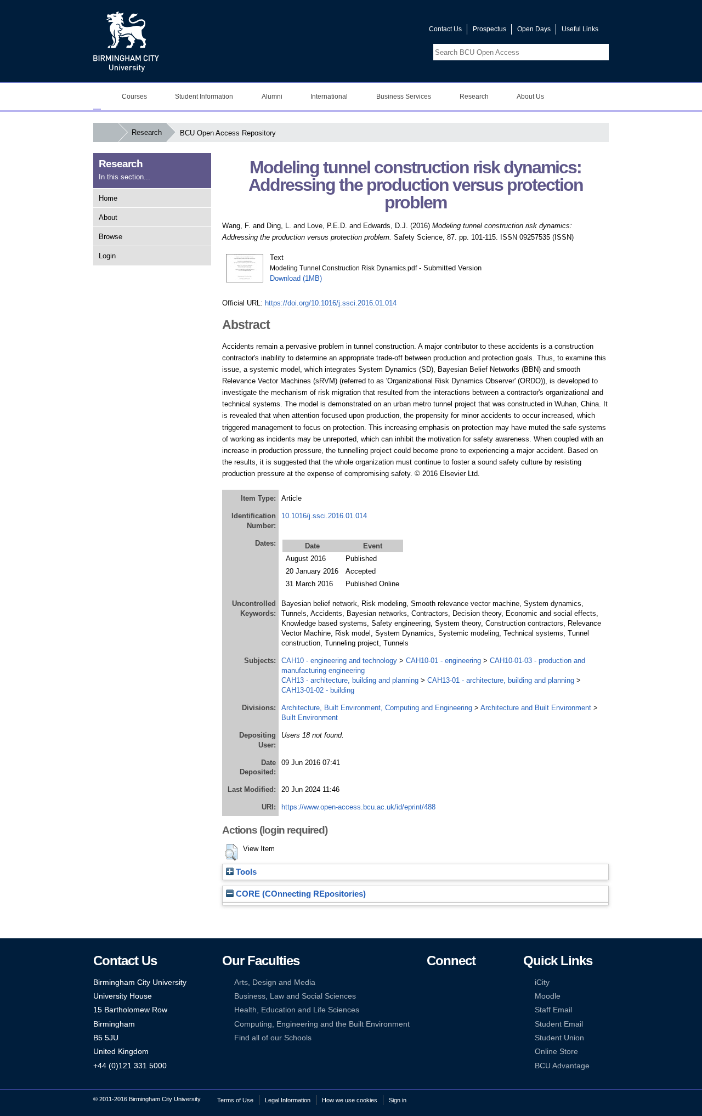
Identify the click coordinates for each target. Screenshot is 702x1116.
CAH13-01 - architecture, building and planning (500, 680)
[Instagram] (448, 996)
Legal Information (287, 1100)
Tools (245, 872)
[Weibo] (432, 1010)
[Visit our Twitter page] (381, 31)
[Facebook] (432, 982)
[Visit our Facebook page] (368, 31)
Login (107, 256)
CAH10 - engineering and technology (339, 660)
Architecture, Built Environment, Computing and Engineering (376, 708)
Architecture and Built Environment (535, 708)
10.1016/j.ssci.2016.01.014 (324, 516)
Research (474, 96)
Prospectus (489, 29)
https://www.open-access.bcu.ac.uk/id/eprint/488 (358, 807)
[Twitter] (448, 982)
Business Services (403, 96)
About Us (530, 96)
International (329, 96)
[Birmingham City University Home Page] (97, 96)
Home (108, 198)
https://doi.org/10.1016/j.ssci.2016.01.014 (331, 303)
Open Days (534, 29)
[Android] (448, 1024)
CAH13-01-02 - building (317, 690)
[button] (231, 852)
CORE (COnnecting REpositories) (300, 894)
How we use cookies (349, 1100)
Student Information (204, 96)
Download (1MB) (296, 278)
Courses (134, 96)
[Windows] (465, 1024)
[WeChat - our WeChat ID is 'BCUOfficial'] (448, 1010)
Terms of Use (235, 1100)
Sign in (397, 1100)
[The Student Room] (465, 1010)
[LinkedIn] (432, 996)
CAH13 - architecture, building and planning (349, 680)
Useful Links (580, 29)
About (108, 217)
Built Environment (309, 717)
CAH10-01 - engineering (443, 660)
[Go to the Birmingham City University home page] (126, 41)
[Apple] (432, 1024)
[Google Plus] (465, 996)
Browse (110, 237)
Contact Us (445, 29)
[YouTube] (465, 982)
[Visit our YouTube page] (394, 31)
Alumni (272, 96)
